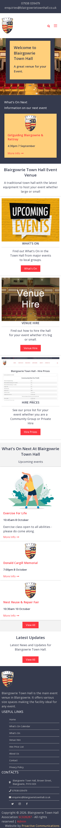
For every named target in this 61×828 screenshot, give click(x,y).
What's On (30, 268)
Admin (21, 821)
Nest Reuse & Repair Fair (21, 602)
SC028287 (25, 817)
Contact (13, 760)
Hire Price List (16, 746)
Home (12, 719)
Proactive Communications (40, 826)
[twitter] (12, 803)
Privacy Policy (16, 767)
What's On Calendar (19, 726)
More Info (14, 153)
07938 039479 (30, 3)
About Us (14, 753)
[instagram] (20, 803)
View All (30, 625)
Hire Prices (30, 432)
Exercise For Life (15, 513)
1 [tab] (34, 89)
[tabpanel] (30, 66)
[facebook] (27, 803)
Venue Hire (30, 348)
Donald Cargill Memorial (20, 563)
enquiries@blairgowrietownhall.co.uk (30, 8)
